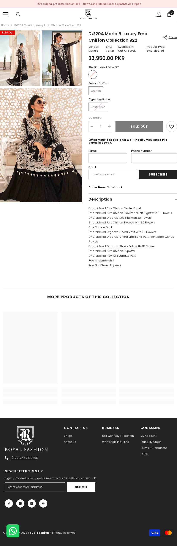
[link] (30, 394)
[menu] (5, 14)
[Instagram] (20, 503)
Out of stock (114, 187)
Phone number (141, 151)
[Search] (18, 14)
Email (92, 167)
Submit (81, 487)
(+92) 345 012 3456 (25, 458)
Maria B (93, 50)
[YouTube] (43, 503)
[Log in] (158, 14)
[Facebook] (9, 503)
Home (5, 25)
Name (92, 151)
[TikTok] (32, 503)
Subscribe (158, 174)
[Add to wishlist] (171, 126)
